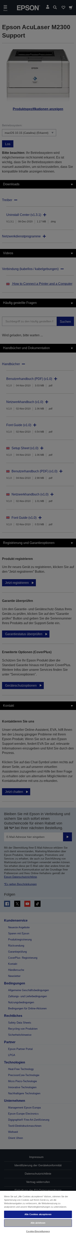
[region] (38, 1213)
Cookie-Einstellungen (38, 1231)
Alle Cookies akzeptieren (38, 1214)
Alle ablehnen (38, 1223)
